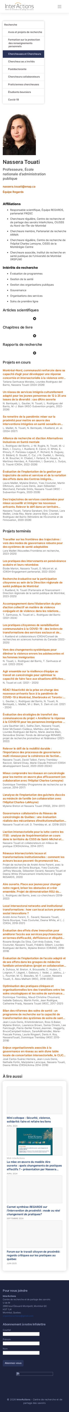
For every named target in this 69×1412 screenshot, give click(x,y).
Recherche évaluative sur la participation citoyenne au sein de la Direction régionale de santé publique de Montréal (33, 582)
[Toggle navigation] (59, 6)
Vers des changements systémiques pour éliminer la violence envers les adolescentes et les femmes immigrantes (33, 653)
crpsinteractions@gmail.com (18, 1315)
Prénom (7, 1339)
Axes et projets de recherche (25, 32)
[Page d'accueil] (19, 6)
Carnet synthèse (33, 1210)
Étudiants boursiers (19, 92)
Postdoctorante (17, 69)
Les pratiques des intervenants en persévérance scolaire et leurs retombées (34, 562)
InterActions (23, 1399)
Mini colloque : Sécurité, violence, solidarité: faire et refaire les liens (29, 1119)
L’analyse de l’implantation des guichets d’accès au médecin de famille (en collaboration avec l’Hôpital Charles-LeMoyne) (34, 798)
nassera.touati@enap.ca (19, 186)
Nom (5, 1348)
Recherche (10, 24)
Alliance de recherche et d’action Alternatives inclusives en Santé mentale (33, 440)
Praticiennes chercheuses (23, 84)
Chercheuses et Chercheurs (24, 53)
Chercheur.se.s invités (21, 61)
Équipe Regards (13, 192)
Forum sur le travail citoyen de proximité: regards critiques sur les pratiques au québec (33, 1255)
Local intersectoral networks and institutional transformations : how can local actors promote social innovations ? (34, 909)
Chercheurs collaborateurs (24, 76)
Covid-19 (13, 99)
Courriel (7, 1330)
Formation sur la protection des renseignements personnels (24, 43)
